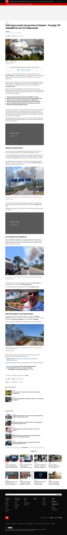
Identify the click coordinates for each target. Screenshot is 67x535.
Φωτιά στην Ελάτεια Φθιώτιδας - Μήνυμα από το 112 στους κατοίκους (19, 4)
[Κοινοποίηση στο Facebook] (9, 36)
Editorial (44, 501)
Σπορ (38, 1)
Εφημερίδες (51, 1)
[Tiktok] (56, 517)
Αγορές (16, 506)
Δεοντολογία (13, 523)
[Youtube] (60, 517)
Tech (40, 1)
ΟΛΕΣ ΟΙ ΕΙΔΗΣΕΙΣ (24, 447)
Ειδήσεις (11, 1)
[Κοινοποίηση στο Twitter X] (11, 36)
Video (48, 1)
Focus (32, 1)
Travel (35, 1)
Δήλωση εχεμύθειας (28, 523)
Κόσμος (26, 1)
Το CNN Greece (54, 509)
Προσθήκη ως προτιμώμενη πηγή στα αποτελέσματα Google (25, 70)
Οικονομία (19, 1)
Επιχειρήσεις (17, 504)
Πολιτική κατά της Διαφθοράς (39, 523)
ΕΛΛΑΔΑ (7, 22)
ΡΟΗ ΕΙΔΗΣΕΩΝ (9, 410)
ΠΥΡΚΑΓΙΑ (21, 382)
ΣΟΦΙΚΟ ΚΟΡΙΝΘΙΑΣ (14, 382)
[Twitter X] (53, 517)
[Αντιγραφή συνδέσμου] (21, 36)
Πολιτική (15, 1)
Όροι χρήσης (7, 523)
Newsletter (54, 508)
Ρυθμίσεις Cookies (20, 523)
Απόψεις (44, 503)
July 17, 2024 (30, 369)
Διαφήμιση (53, 523)
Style (29, 1)
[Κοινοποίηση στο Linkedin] (18, 36)
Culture (25, 501)
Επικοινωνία (48, 523)
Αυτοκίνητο (44, 1)
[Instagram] (58, 517)
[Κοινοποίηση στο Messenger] (14, 36)
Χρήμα (16, 503)
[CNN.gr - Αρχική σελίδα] (7, 517)
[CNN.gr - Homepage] (7, 1)
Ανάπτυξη (16, 501)
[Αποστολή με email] (23, 36)
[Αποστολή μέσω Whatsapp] (16, 36)
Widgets (53, 506)
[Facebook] (51, 517)
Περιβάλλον (7, 510)
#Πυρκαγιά (10, 366)
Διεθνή (16, 508)
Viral (6, 511)
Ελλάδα (23, 1)
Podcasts (54, 501)
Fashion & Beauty (27, 503)
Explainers (44, 504)
